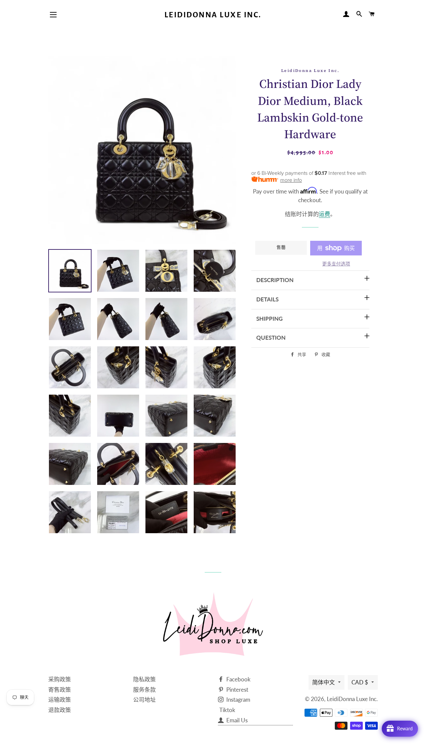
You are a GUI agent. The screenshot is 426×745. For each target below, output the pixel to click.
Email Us (236, 720)
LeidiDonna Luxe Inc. (213, 15)
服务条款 (144, 689)
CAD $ (359, 682)
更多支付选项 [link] (336, 263)
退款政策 (59, 709)
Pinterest (236, 689)
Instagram (237, 699)
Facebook (238, 679)
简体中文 (323, 682)
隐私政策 (144, 679)
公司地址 (144, 699)
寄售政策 (59, 689)
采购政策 (59, 679)
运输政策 (59, 699)
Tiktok (227, 709)
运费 (324, 213)
